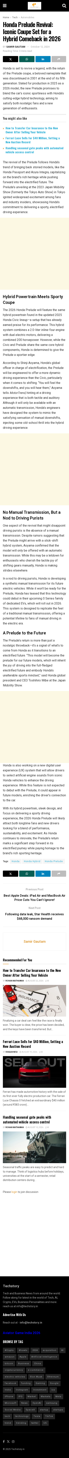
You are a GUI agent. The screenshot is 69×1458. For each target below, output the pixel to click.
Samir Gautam (15, 47)
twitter (35, 1423)
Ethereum (53, 1376)
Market (32, 1396)
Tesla (37, 1416)
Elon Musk (36, 1376)
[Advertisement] (34, 254)
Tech (15, 17)
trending (21, 1423)
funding (26, 1383)
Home (6, 17)
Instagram (22, 1389)
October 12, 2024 (40, 47)
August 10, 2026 (35, 1127)
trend (8, 1423)
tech (7, 1416)
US (45, 1423)
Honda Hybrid (32, 861)
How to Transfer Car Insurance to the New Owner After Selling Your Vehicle (32, 130)
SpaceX (30, 1409)
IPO (20, 1396)
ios (53, 1389)
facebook (10, 1383)
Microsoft (10, 1403)
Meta (58, 1396)
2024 (35, 1350)
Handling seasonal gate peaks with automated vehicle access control (34, 150)
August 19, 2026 (29, 1052)
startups (58, 1409)
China (37, 1363)
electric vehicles (15, 1376)
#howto (23, 1350)
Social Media (13, 1409)
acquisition (49, 1350)
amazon (10, 1356)
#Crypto (9, 1350)
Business (23, 1363)
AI (62, 1350)
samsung (51, 1403)
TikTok (49, 1416)
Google (54, 1383)
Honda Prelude (54, 861)
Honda (16, 861)
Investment (39, 1389)
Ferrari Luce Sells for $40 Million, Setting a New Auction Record (33, 140)
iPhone (9, 1396)
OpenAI (37, 1403)
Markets (45, 1396)
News (24, 1403)
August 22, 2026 (35, 981)
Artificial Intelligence (44, 1356)
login (14, 1192)
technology (22, 1416)
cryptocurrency (14, 1370)
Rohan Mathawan (15, 981)
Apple (23, 1356)
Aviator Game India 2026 (21, 1333)
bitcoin (9, 1363)
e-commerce (36, 1370)
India (8, 1389)
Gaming (40, 1383)
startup (44, 1409)
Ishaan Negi (12, 1052)
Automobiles (27, 17)
